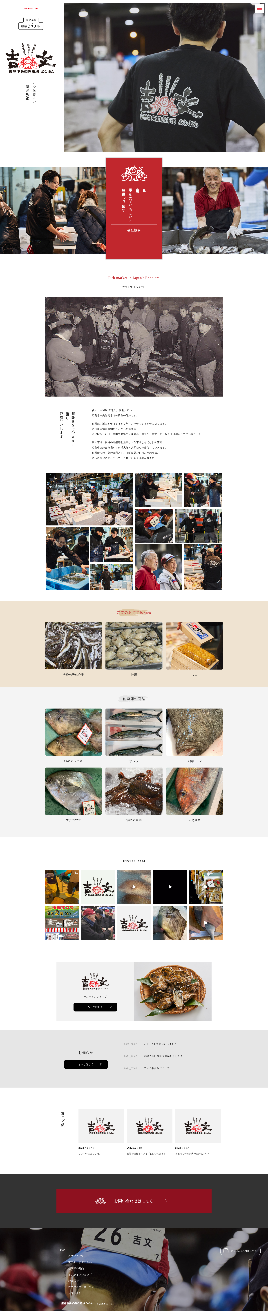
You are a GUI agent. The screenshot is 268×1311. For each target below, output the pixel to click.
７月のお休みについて (147, 1068)
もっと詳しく (95, 1007)
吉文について (76, 1256)
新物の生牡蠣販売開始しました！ (153, 1056)
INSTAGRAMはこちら (244, 1251)
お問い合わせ (76, 1293)
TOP (62, 1249)
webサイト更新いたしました (150, 1043)
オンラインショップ (80, 1274)
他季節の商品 (76, 1268)
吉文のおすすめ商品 (80, 1262)
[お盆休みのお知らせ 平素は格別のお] (98, 887)
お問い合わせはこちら (134, 1201)
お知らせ (73, 1280)
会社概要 (134, 230)
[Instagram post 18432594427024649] (206, 887)
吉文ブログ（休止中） (81, 1287)
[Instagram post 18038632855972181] (134, 887)
